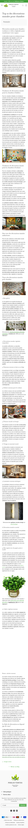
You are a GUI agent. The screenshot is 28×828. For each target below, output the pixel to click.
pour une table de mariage (18, 757)
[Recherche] (22, 5)
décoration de (5, 757)
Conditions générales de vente (10, 824)
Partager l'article (7, 761)
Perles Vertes (9, 820)
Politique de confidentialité (10, 822)
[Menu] (2, 5)
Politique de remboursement (19, 820)
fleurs (10, 757)
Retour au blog (15, 766)
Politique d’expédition (20, 822)
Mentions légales (21, 824)
